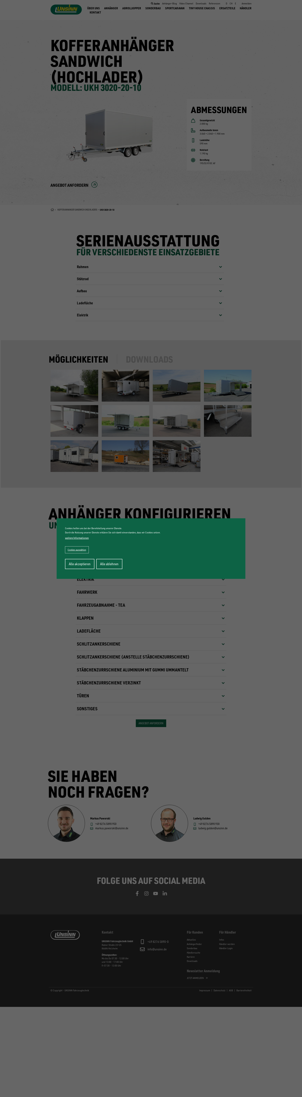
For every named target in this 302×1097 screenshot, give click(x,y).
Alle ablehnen (109, 564)
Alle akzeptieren (80, 564)
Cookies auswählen (77, 549)
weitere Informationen (77, 538)
